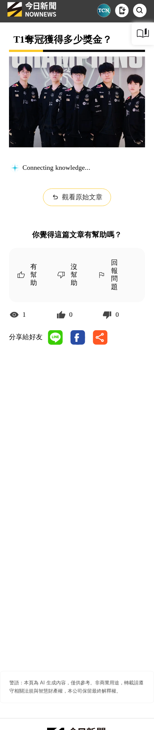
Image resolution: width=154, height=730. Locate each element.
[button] (122, 10)
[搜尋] (140, 10)
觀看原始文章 (82, 197)
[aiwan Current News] (104, 10)
